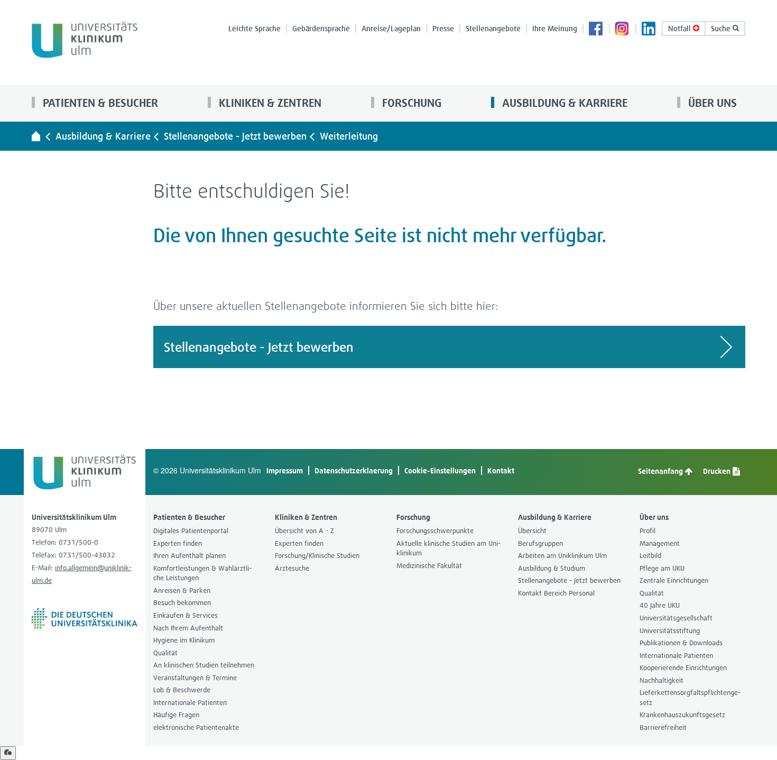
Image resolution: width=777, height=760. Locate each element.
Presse (443, 28)
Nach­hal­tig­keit (661, 680)
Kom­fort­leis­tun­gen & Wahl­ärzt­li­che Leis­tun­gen (202, 573)
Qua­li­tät (165, 653)
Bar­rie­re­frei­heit (663, 727)
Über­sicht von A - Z (304, 531)
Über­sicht (532, 531)
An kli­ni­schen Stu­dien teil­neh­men (203, 665)
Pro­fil (647, 531)
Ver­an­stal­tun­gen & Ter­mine (195, 678)
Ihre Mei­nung (554, 28)
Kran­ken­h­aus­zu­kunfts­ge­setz (682, 715)
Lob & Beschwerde (181, 690)
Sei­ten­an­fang (661, 470)
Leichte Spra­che (254, 28)
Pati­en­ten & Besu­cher (99, 102)
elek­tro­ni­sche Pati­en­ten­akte (196, 727)
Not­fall (680, 28)
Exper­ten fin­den (177, 543)
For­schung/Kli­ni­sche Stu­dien (317, 556)
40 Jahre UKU (660, 605)
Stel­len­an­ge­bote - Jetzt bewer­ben (235, 136)
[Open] (8, 753)
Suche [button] (722, 28)
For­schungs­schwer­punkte (435, 531)
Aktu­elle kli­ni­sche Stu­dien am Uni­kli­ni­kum (448, 548)
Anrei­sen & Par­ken (181, 590)
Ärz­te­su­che (292, 568)
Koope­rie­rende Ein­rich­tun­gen (683, 668)
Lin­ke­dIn (649, 30)
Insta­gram (622, 30)
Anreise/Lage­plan (391, 28)
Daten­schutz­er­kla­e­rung (353, 470)
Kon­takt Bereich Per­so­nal (556, 593)
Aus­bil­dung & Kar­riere (563, 102)
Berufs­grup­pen (540, 543)
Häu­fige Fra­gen (176, 715)
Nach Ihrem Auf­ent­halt (188, 628)
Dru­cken (717, 470)
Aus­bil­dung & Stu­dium (551, 568)
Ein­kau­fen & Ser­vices (185, 615)
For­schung (410, 102)
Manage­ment (660, 543)
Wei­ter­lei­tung (349, 136)
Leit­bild (650, 556)
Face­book (596, 30)
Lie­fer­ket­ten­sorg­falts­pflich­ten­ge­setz (690, 698)
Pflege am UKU (662, 568)
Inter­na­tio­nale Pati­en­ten (190, 703)
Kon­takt (500, 470)
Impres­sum (284, 470)
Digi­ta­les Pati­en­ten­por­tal (190, 531)
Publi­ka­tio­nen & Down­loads (681, 643)
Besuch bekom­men (182, 603)
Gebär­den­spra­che (321, 28)
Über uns (711, 102)
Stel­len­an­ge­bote (493, 28)
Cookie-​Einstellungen (440, 470)
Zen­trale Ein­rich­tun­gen (674, 580)
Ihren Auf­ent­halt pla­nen (189, 556)
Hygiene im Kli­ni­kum (184, 640)
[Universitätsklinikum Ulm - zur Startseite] (36, 136)
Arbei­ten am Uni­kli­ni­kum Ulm (562, 556)
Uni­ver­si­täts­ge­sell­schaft (676, 618)
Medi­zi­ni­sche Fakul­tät (429, 566)
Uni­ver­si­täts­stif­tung (670, 631)
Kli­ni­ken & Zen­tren (268, 102)
